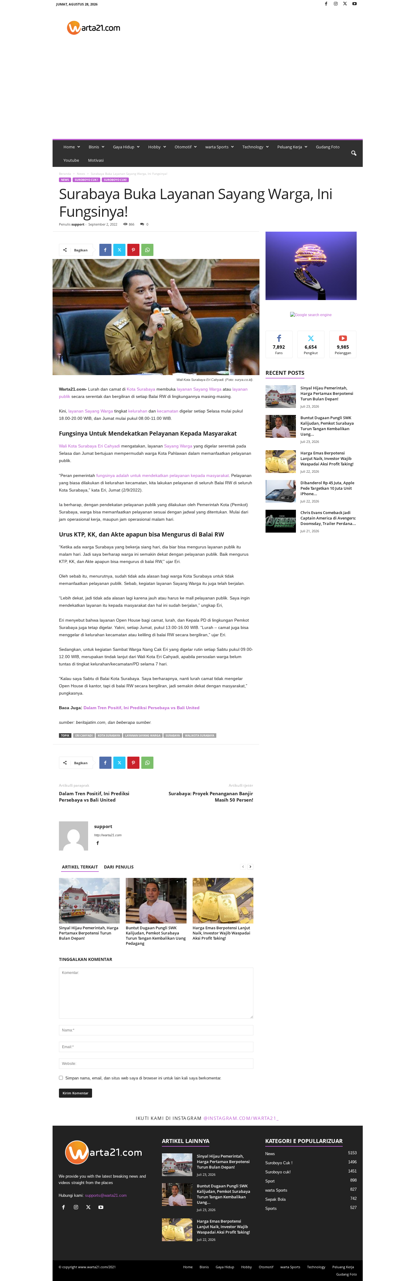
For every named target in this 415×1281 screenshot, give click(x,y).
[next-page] (250, 867)
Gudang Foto (328, 147)
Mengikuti (311, 335)
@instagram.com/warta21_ (241, 1118)
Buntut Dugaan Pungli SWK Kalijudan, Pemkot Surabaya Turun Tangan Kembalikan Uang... (327, 426)
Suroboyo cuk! (115, 180)
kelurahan (137, 411)
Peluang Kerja (289, 147)
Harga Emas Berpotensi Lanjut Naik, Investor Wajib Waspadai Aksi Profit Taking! (221, 933)
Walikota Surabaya (199, 735)
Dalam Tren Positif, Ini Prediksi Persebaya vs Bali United (142, 707)
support (77, 224)
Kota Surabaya (141, 389)
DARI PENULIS (119, 867)
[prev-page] (243, 867)
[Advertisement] (208, 93)
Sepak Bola (275, 1199)
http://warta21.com (108, 835)
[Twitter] (345, 4)
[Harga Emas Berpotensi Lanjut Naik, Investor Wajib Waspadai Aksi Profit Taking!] (223, 901)
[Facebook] (326, 4)
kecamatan (167, 411)
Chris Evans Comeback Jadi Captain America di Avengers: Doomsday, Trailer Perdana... (328, 518)
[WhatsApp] (147, 250)
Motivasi (96, 160)
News (81, 173)
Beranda (65, 173)
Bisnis (94, 147)
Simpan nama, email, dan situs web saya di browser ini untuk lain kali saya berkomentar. (143, 1078)
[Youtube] (354, 4)
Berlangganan (343, 337)
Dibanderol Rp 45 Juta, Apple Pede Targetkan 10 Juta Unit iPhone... (327, 488)
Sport (270, 1181)
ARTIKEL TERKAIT (80, 867)
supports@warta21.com (106, 1195)
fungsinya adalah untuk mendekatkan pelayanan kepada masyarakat (162, 475)
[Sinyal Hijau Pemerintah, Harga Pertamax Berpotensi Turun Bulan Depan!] (89, 901)
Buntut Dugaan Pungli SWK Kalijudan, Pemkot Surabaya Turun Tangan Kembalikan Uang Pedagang (156, 935)
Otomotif (183, 147)
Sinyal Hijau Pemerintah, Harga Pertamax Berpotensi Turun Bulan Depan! (88, 933)
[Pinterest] (133, 250)
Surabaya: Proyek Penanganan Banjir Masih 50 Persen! (211, 796)
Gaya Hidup (123, 147)
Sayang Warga (178, 446)
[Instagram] (335, 4)
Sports (271, 1208)
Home (69, 147)
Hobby (154, 147)
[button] (353, 153)
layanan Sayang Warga (199, 389)
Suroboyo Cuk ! (86, 180)
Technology (252, 147)
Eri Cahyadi (109, 446)
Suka (279, 335)
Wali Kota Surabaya (78, 446)
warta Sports (216, 147)
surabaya (173, 735)
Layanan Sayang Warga (142, 735)
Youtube (71, 160)
